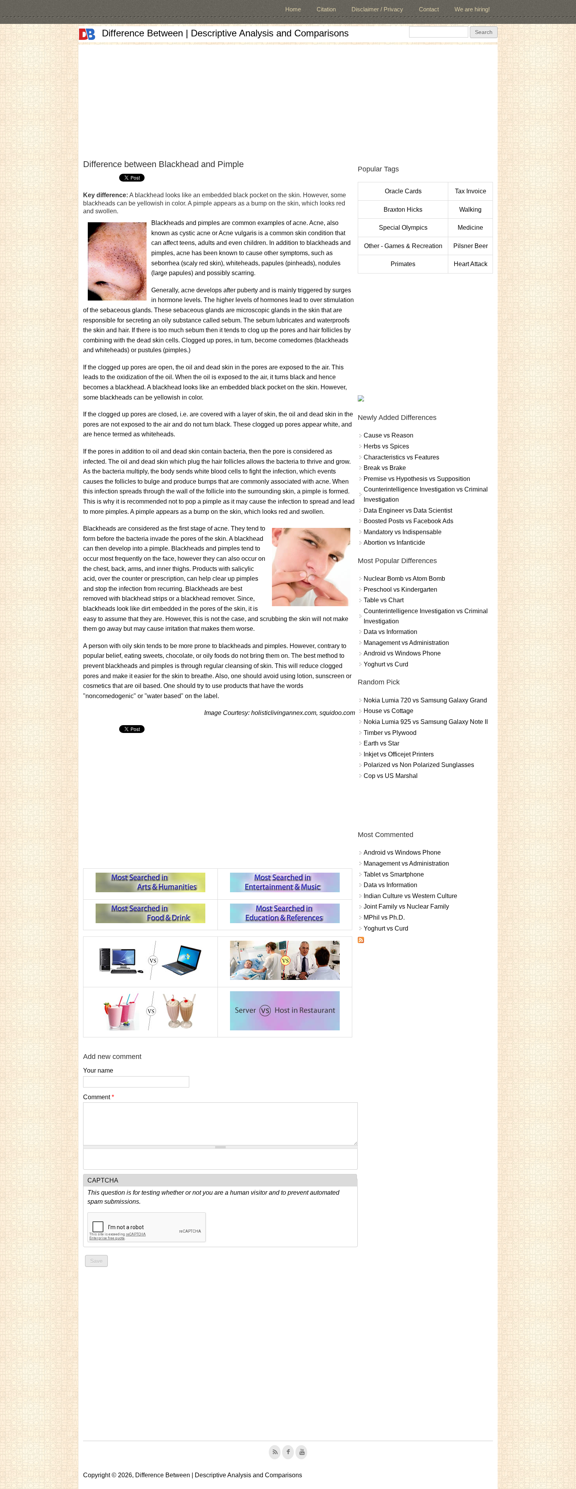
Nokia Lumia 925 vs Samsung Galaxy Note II (426, 721)
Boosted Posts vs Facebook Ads (408, 521)
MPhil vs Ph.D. (384, 917)
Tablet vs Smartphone (394, 874)
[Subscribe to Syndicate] (361, 941)
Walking (470, 209)
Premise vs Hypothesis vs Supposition (417, 478)
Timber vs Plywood (390, 732)
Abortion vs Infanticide (394, 542)
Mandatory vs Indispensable (403, 532)
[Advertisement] (288, 99)
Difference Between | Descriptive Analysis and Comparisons (225, 33)
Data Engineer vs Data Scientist (408, 510)
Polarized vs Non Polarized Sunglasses (419, 765)
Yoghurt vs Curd (386, 664)
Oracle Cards (403, 191)
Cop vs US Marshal (391, 775)
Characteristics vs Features (401, 457)
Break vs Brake (385, 468)
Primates (403, 264)
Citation (326, 9)
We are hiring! (472, 9)
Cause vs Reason (388, 435)
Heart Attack (470, 264)
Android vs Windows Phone (402, 653)
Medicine (470, 227)
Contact (429, 9)
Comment (98, 1097)
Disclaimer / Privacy (377, 9)
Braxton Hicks (403, 209)
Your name (98, 1070)
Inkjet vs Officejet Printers (399, 754)
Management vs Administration (406, 642)
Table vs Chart (384, 600)
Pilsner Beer (470, 246)
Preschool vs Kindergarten (400, 589)
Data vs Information (390, 631)
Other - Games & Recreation (403, 246)
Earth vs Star (381, 743)
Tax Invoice (470, 191)
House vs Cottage (388, 711)
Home (293, 9)
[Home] (87, 34)
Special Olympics (403, 227)
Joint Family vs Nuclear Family (406, 906)
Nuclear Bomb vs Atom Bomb (404, 578)
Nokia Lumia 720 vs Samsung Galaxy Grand (425, 700)
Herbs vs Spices (386, 446)
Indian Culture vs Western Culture (410, 896)
